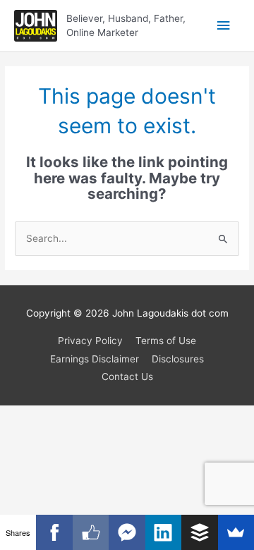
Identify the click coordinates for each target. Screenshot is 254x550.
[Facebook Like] (91, 532)
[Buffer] (199, 532)
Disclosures (178, 359)
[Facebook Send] (127, 532)
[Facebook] (54, 532)
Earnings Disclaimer (94, 359)
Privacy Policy (90, 340)
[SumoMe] (236, 532)
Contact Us (127, 376)
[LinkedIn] (163, 532)
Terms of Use (165, 340)
